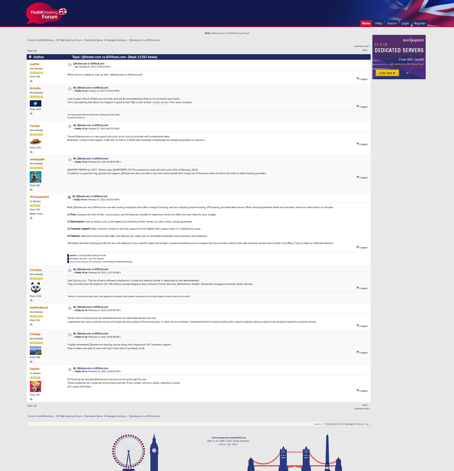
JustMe (34, 64)
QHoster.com (79, 280)
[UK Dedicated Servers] (399, 78)
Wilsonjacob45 (39, 197)
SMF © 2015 (226, 441)
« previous (359, 46)
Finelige (35, 334)
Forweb (35, 126)
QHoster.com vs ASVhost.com (88, 63)
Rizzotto (35, 88)
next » (367, 46)
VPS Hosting (94, 261)
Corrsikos (36, 270)
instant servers (160, 102)
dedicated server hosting (120, 136)
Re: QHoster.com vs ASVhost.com (90, 87)
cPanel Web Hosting (78, 261)
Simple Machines (241, 441)
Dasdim (35, 369)
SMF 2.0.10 (212, 441)
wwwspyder (37, 159)
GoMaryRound (39, 307)
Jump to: (317, 424)
